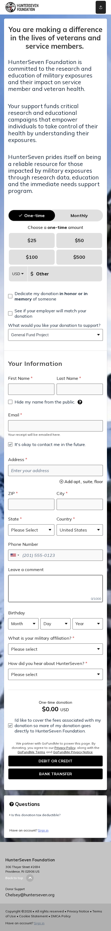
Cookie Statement (33, 916)
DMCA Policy (61, 916)
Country (64, 519)
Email (13, 414)
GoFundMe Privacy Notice (73, 752)
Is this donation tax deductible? (35, 815)
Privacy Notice (78, 911)
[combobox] (51, 335)
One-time (34, 215)
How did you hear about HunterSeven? (46, 663)
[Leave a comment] (55, 588)
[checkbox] (55, 296)
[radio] (34, 215)
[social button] (101, 7)
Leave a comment (26, 569)
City (61, 493)
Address (16, 459)
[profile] (81, 7)
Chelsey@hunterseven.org (29, 894)
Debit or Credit (55, 761)
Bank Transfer (55, 773)
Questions (27, 804)
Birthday (16, 612)
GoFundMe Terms (31, 752)
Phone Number (23, 544)
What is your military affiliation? (39, 638)
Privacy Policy (64, 748)
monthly (79, 215)
